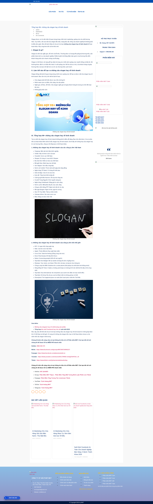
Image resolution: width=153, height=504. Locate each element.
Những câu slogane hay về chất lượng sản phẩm (50, 327)
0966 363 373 (41, 346)
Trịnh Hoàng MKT (46, 381)
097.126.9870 (44, 371)
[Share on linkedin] (40, 391)
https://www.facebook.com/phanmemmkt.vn (51, 353)
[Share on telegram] (44, 391)
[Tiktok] (90, 494)
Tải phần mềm (71, 11)
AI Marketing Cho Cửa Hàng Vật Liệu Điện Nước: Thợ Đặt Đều (40, 433)
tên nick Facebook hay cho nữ (51, 329)
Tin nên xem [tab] (99, 119)
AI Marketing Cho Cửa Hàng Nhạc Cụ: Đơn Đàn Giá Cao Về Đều (62, 433)
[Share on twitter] (36, 391)
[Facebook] (81, 494)
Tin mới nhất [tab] (99, 117)
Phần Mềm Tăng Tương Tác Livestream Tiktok (55, 378)
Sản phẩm (52, 11)
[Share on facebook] (32, 391)
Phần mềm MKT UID (102, 111)
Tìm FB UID (81, 11)
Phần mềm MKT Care (103, 81)
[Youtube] (85, 494)
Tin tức (61, 11)
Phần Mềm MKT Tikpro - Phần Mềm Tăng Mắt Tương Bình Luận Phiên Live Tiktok (65, 375)
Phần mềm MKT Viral (103, 104)
